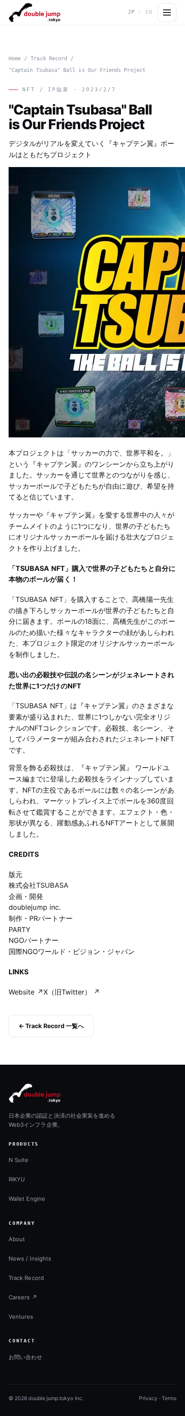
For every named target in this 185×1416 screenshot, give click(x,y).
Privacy (148, 1398)
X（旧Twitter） (71, 992)
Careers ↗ (23, 1297)
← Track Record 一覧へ (51, 1025)
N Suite (18, 1159)
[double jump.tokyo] (34, 12)
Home (15, 59)
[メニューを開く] (166, 12)
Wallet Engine (27, 1198)
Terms (169, 1398)
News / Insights (30, 1258)
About (17, 1239)
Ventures (21, 1316)
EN (148, 12)
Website (26, 992)
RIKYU (17, 1179)
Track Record (49, 59)
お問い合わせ (25, 1357)
